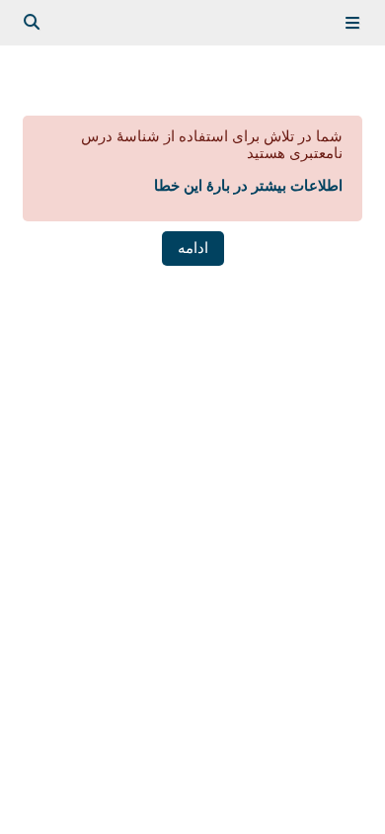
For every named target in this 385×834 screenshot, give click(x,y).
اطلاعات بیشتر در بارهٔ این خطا (248, 186)
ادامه (193, 248)
